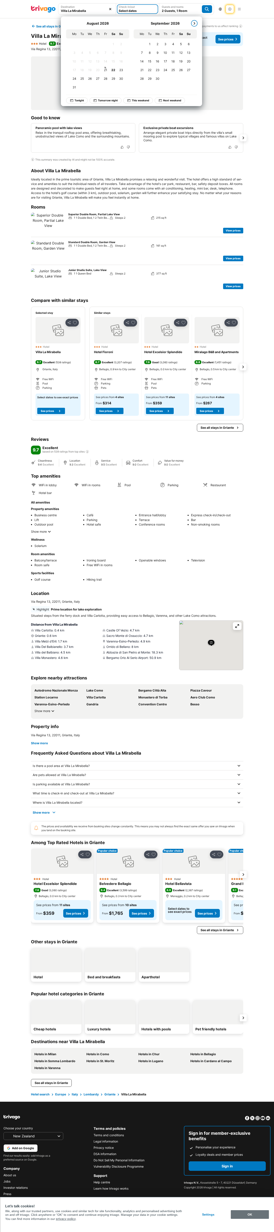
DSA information (105, 1154)
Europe (60, 1094)
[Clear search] (110, 9)
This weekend (140, 100)
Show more (39, 531)
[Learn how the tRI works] (87, 451)
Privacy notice (104, 1147)
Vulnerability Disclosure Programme (119, 1166)
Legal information (106, 1141)
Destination (68, 6)
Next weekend (172, 100)
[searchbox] (87, 10)
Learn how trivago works (111, 1188)
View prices (233, 230)
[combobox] (87, 9)
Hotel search (40, 1094)
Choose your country (18, 1128)
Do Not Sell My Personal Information (119, 1160)
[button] (87, 9)
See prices (225, 39)
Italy (75, 1094)
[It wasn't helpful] (128, 147)
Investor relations (15, 1187)
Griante (109, 1094)
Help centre (102, 1182)
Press (7, 1194)
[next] (194, 23)
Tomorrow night (108, 100)
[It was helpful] (122, 147)
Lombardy (91, 1094)
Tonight (79, 100)
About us (9, 1175)
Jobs (6, 1181)
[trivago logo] (43, 9)
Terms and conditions (109, 1135)
